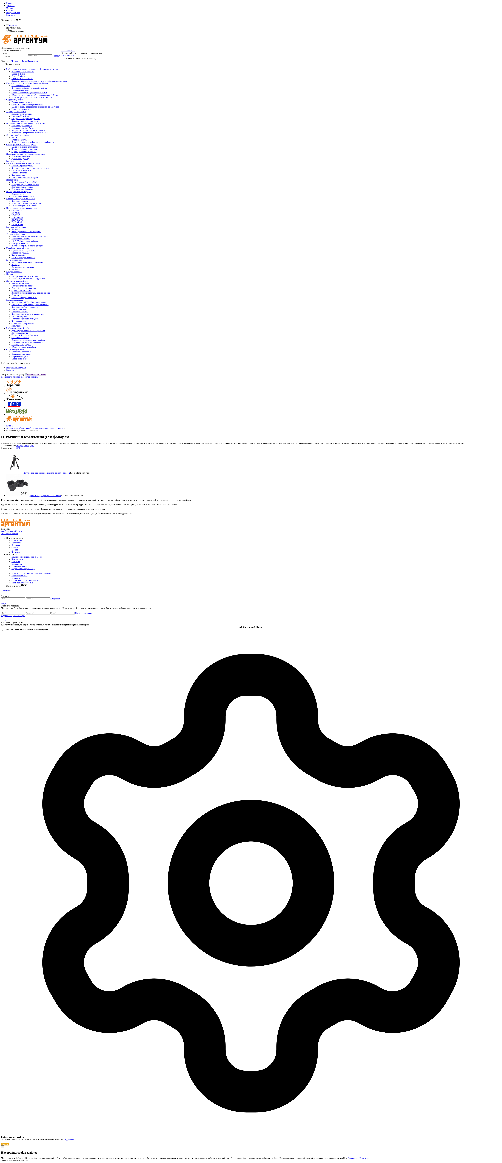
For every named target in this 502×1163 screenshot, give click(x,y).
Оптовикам (17, 564)
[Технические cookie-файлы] (27, 1161)
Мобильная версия (9, 533)
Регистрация (33, 61)
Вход (24, 61)
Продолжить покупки (16, 368)
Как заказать (17, 559)
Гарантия (16, 561)
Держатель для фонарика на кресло (45, 496)
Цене (32, 446)
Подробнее (69, 1139)
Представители (13, 13)
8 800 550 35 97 (68, 51)
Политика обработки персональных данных (31, 573)
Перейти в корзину (29, 377)
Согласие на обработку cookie (25, 580)
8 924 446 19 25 (68, 55)
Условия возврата (19, 566)
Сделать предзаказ (83, 613)
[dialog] (251, 888)
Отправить (55, 599)
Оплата (9, 8)
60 (17, 448)
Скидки (9, 10)
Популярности (22, 446)
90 (19, 448)
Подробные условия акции (13, 615)
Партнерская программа (22, 583)
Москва (14, 61)
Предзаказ (16, 543)
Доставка (10, 5)
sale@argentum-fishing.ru (11, 531)
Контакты (10, 15)
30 (14, 448)
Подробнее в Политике (358, 1158)
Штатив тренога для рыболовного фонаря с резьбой (47, 473)
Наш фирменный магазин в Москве (27, 557)
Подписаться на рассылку (23, 569)
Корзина (13, 25)
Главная (9, 3)
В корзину (10, 370)
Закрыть (4, 603)
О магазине (17, 540)
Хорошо (5, 1144)
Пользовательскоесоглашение (19, 577)
